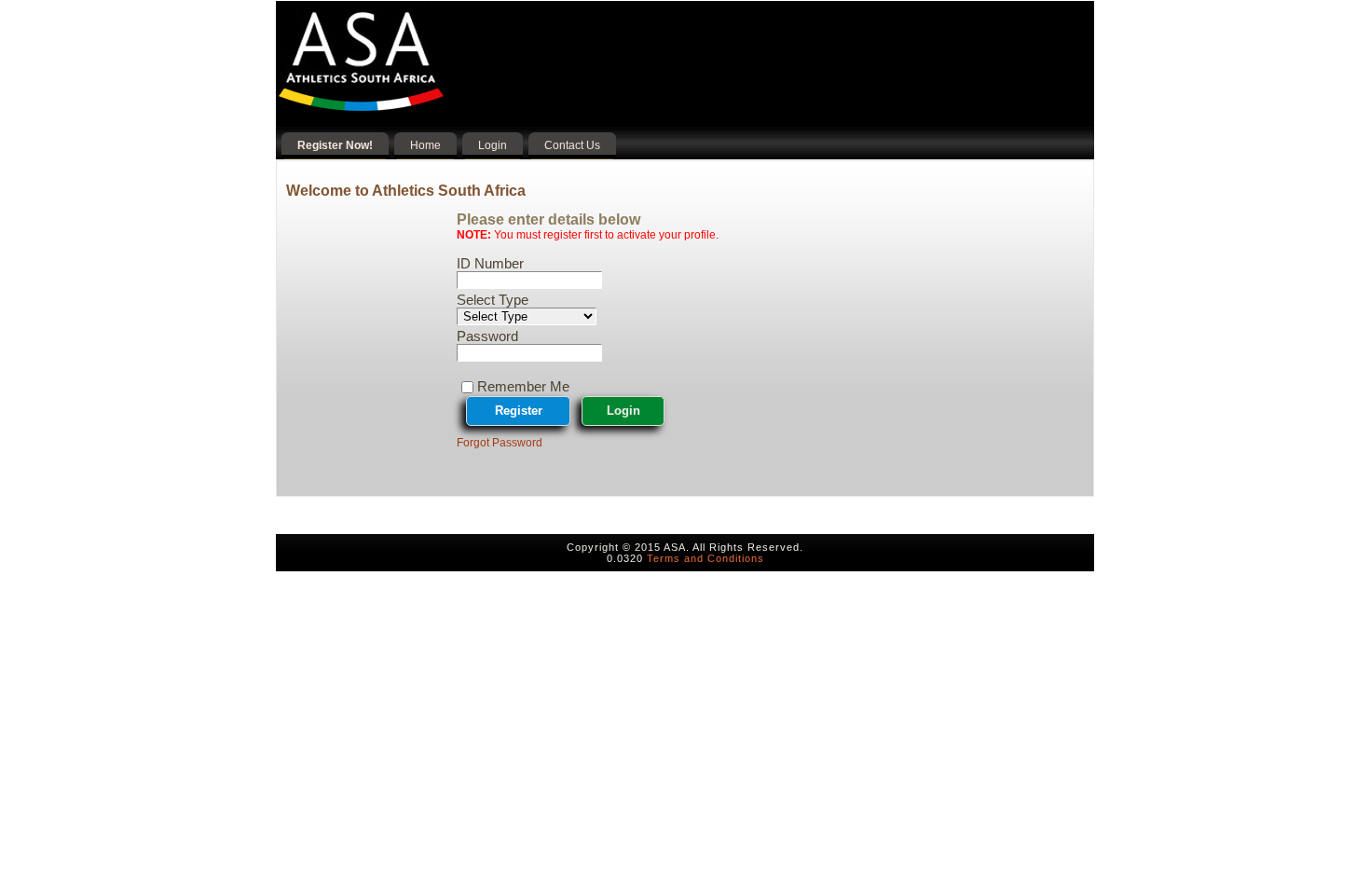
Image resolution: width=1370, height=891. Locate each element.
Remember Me (523, 386)
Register (518, 411)
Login (623, 411)
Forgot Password (499, 442)
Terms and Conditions (705, 558)
